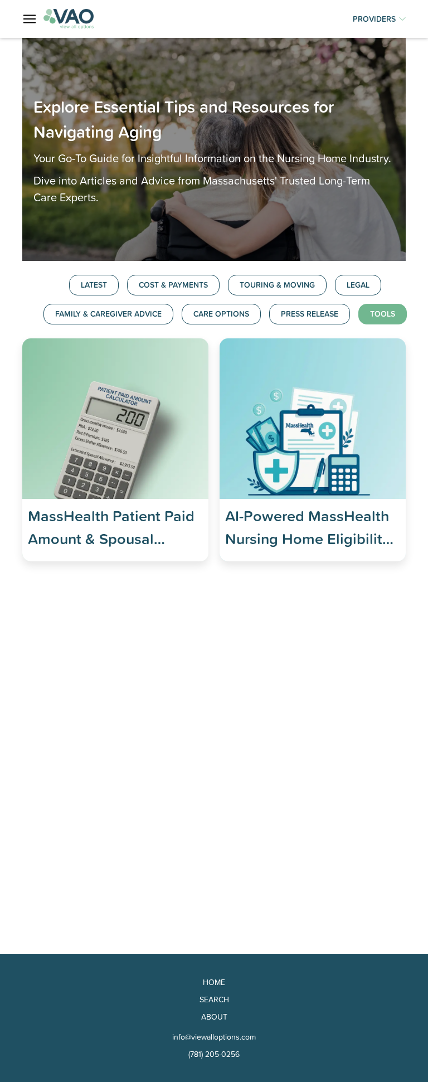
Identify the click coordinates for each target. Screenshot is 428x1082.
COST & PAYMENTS (173, 284)
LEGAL (358, 284)
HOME (214, 982)
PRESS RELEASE (309, 313)
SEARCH (214, 999)
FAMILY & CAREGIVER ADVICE (108, 313)
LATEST (94, 284)
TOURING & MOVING (277, 284)
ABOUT (214, 1016)
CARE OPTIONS (221, 313)
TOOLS (382, 313)
